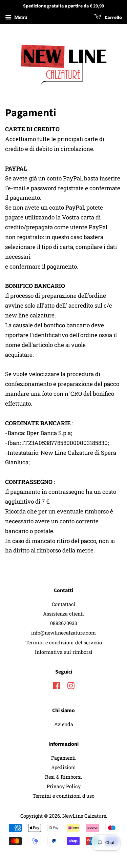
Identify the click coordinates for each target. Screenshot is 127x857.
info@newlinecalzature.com (63, 632)
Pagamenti (63, 758)
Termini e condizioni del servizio (63, 642)
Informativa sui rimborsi (63, 652)
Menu (20, 17)
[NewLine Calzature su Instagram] (71, 687)
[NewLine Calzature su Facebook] (56, 687)
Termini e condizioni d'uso (63, 796)
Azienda (63, 724)
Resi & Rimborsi (63, 777)
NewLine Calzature (84, 816)
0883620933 (63, 623)
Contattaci (64, 604)
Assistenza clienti (63, 613)
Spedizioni (63, 767)
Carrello (113, 17)
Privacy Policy (64, 786)
